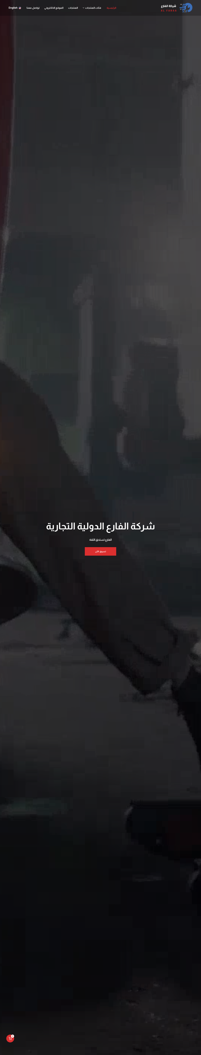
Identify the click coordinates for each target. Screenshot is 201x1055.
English (13, 7)
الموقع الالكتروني (53, 7)
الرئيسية (111, 7)
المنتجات (73, 7)
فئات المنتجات (93, 7)
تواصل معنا (33, 7)
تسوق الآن (100, 551)
